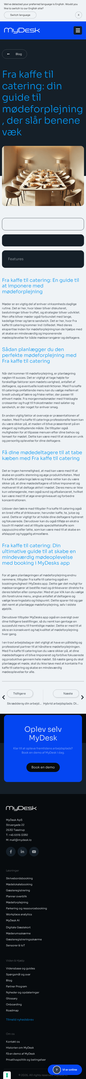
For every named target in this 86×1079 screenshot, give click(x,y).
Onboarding (14, 1004)
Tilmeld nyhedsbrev (20, 1019)
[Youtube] (34, 851)
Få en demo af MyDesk (20, 1053)
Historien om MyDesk (20, 1047)
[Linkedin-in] (22, 851)
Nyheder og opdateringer (22, 992)
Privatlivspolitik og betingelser (26, 1059)
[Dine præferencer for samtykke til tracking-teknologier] (7, 1075)
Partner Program (16, 986)
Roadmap (12, 1010)
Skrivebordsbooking (19, 878)
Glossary (11, 998)
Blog (9, 980)
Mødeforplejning (17, 902)
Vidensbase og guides (20, 968)
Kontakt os (13, 1041)
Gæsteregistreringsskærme (24, 939)
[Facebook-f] (11, 851)
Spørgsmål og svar (18, 974)
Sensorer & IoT (15, 945)
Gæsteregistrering (18, 890)
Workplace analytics (19, 914)
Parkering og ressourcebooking (26, 908)
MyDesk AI (13, 920)
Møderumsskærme (18, 933)
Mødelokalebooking (19, 884)
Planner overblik (16, 896)
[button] (78, 15)
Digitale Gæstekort (18, 927)
